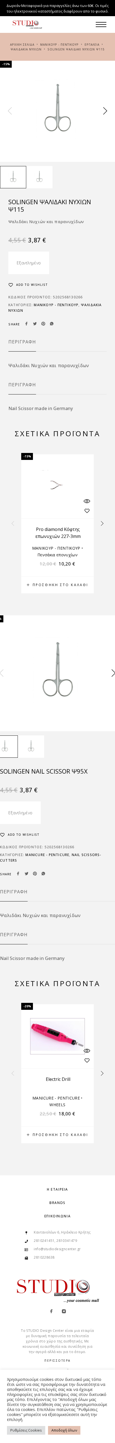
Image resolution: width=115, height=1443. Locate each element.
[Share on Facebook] (26, 324)
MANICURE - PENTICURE (47, 854)
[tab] (22, 345)
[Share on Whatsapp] (51, 324)
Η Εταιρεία (57, 1189)
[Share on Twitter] (35, 324)
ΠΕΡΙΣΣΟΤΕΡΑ (57, 1360)
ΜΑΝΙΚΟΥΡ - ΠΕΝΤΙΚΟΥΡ (59, 45)
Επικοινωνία (57, 1216)
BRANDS (57, 1202)
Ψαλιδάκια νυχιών (26, 49)
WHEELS (57, 1104)
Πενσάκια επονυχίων (57, 554)
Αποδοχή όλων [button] (64, 1430)
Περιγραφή (22, 342)
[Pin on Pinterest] (43, 324)
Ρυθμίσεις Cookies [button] (26, 1430)
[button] (57, 585)
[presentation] (10, 111)
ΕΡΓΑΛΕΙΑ (92, 45)
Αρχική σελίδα (22, 45)
